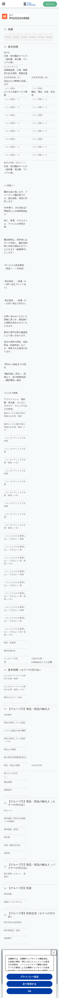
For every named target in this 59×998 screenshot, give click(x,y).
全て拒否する (29, 984)
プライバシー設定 (29, 976)
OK (29, 991)
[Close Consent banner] (53, 952)
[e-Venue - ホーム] (29, 4)
